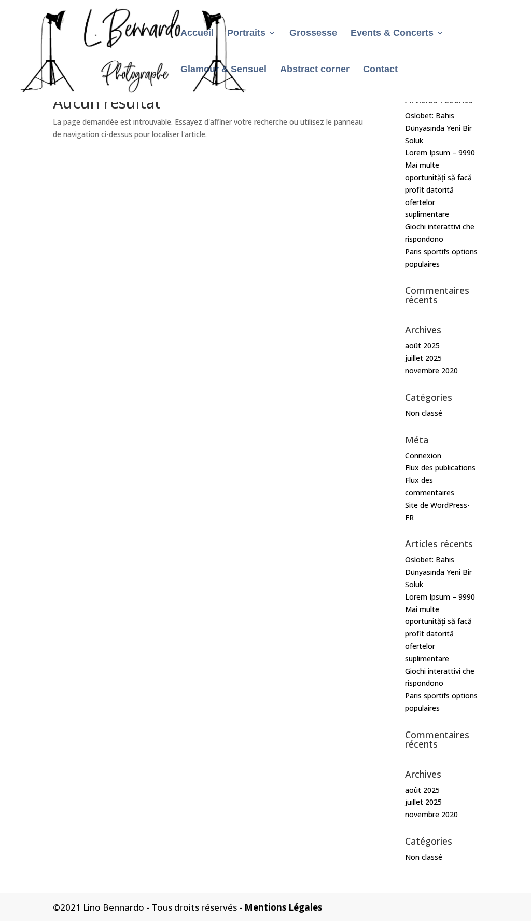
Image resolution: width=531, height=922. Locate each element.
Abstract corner (315, 69)
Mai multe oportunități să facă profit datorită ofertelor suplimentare (438, 189)
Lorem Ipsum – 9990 (440, 152)
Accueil (197, 33)
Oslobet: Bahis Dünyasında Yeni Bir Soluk (438, 128)
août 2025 (422, 345)
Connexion (423, 455)
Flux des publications (440, 467)
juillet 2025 (423, 358)
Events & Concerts (392, 33)
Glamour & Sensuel (223, 69)
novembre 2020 (431, 370)
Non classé (423, 413)
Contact (380, 69)
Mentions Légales (283, 907)
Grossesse (313, 33)
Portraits (246, 33)
